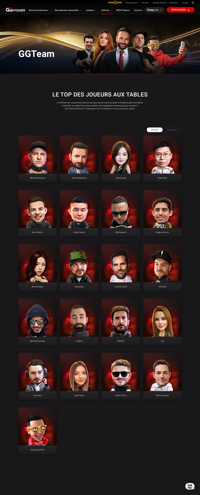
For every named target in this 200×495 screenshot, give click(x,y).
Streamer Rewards (160, 3)
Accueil (185, 3)
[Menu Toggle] (193, 2)
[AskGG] (190, 486)
